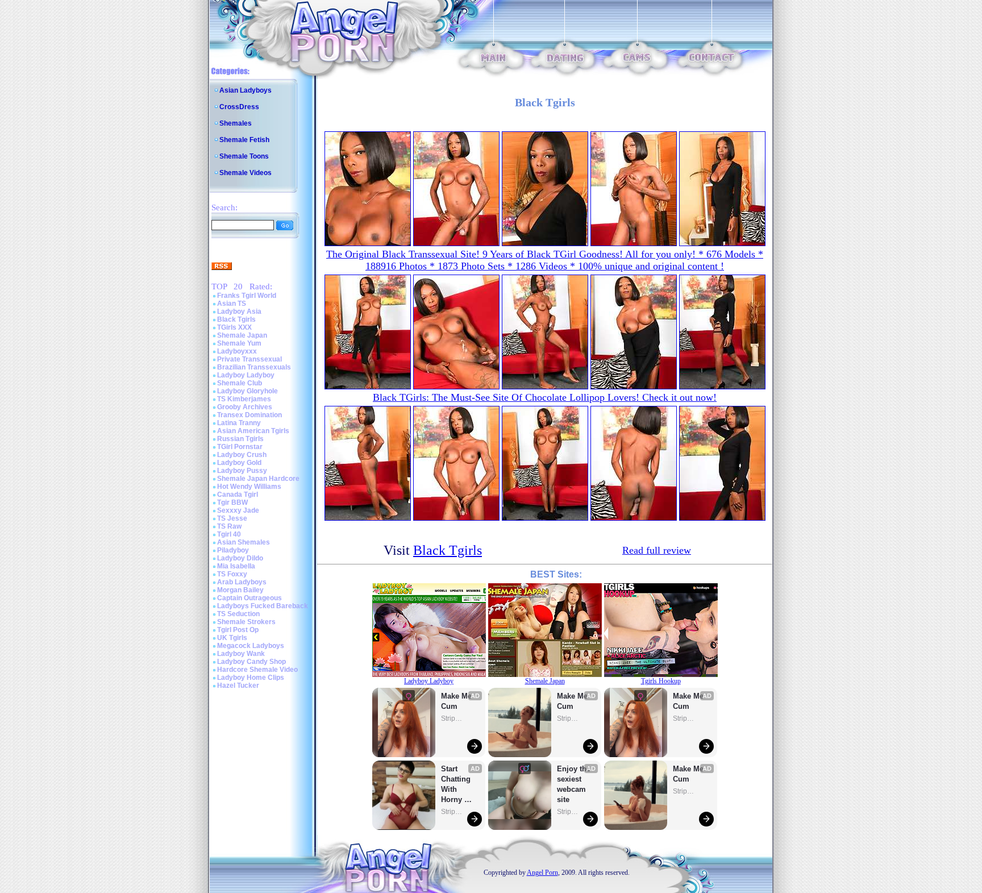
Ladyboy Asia (239, 311)
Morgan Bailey (240, 590)
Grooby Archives (244, 407)
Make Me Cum (457, 701)
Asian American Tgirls (253, 431)
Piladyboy (233, 550)
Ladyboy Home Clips (250, 678)
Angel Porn (542, 873)
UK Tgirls (232, 638)
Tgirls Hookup (661, 681)
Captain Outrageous (249, 598)
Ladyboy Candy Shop (251, 662)
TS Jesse (232, 518)
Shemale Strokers (246, 622)
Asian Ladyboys (245, 90)
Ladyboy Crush (242, 455)
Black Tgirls (236, 319)
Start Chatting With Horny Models (457, 785)
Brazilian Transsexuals (254, 367)
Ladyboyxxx (237, 351)
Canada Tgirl (237, 495)
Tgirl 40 (229, 534)
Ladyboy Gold (239, 463)
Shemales (235, 123)
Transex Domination (249, 415)
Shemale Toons (244, 156)
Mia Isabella (236, 566)
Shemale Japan (242, 335)
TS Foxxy (232, 574)
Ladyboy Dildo (240, 558)
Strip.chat (452, 718)
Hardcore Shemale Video (257, 670)
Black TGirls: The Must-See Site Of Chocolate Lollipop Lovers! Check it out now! (545, 397)
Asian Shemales (243, 542)
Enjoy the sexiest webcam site (574, 784)
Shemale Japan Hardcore (258, 479)
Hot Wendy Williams (249, 487)
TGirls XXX (234, 327)
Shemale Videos (245, 173)
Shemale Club (239, 383)
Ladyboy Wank (241, 654)
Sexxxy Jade (238, 510)
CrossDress (239, 107)
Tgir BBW (232, 502)
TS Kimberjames (244, 399)
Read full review (656, 550)
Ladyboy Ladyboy (245, 375)
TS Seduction (238, 614)
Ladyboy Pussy (242, 471)
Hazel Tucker (238, 686)
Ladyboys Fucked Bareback (262, 606)
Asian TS (231, 304)
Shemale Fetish (244, 140)
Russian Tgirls (240, 439)
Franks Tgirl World (246, 296)
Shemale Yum (239, 343)
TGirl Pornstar (240, 447)
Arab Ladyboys (242, 582)
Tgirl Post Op (238, 630)
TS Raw (229, 526)
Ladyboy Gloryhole (247, 391)
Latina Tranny (239, 423)
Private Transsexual (249, 359)
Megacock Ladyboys (250, 646)
